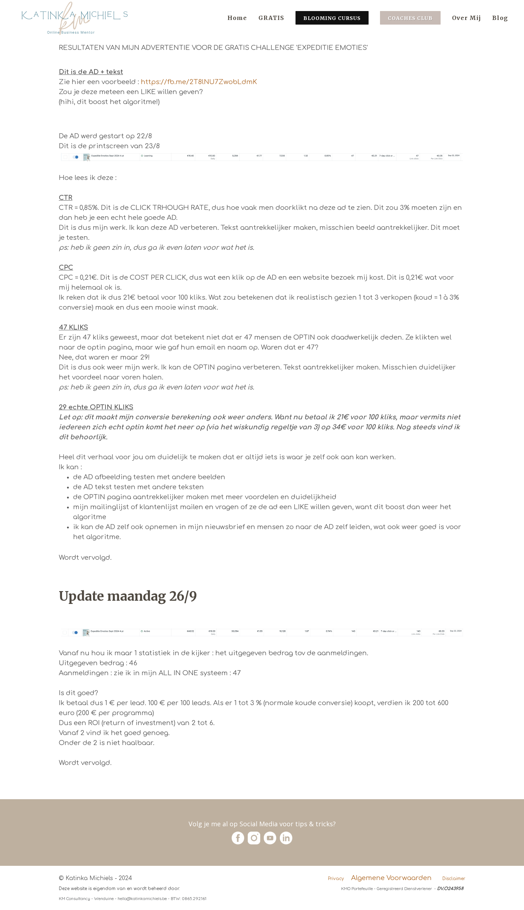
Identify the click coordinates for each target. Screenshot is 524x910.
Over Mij (466, 17)
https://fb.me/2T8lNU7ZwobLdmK (199, 82)
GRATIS (271, 17)
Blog (500, 17)
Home (237, 17)
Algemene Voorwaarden (391, 877)
